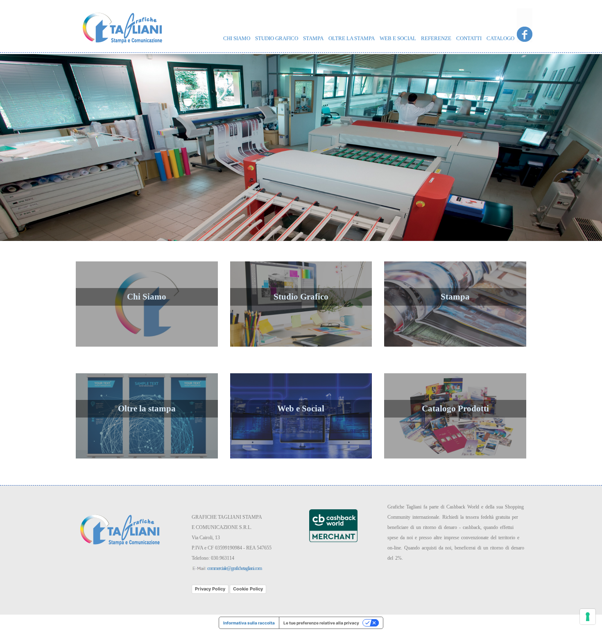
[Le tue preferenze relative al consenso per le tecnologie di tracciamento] (587, 616)
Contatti (469, 38)
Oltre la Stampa (351, 38)
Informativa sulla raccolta (249, 622)
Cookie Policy (248, 589)
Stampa (313, 38)
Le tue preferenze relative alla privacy (321, 622)
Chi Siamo (236, 38)
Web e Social (398, 38)
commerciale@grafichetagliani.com (234, 568)
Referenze (436, 38)
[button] (45, 147)
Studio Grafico (276, 38)
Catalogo (500, 38)
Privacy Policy (210, 589)
